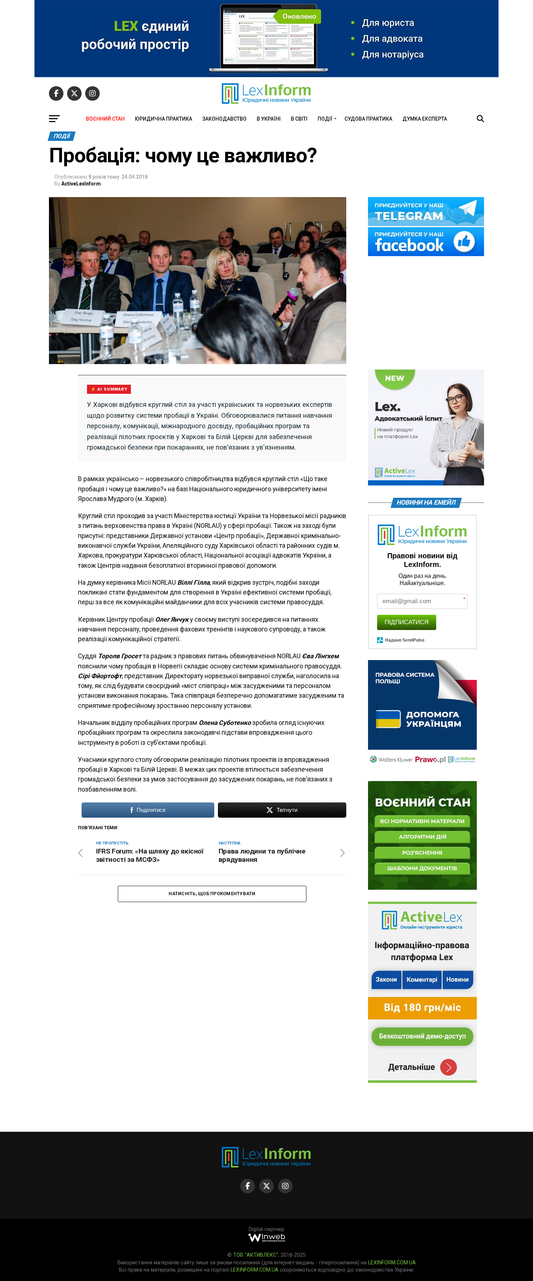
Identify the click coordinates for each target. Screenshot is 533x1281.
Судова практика (368, 119)
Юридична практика (163, 119)
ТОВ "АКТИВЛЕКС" (255, 1255)
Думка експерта (424, 119)
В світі (299, 119)
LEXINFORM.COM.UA (392, 1263)
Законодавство (224, 119)
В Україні (269, 119)
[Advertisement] (426, 313)
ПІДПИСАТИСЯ (407, 622)
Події (325, 119)
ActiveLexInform (81, 184)
